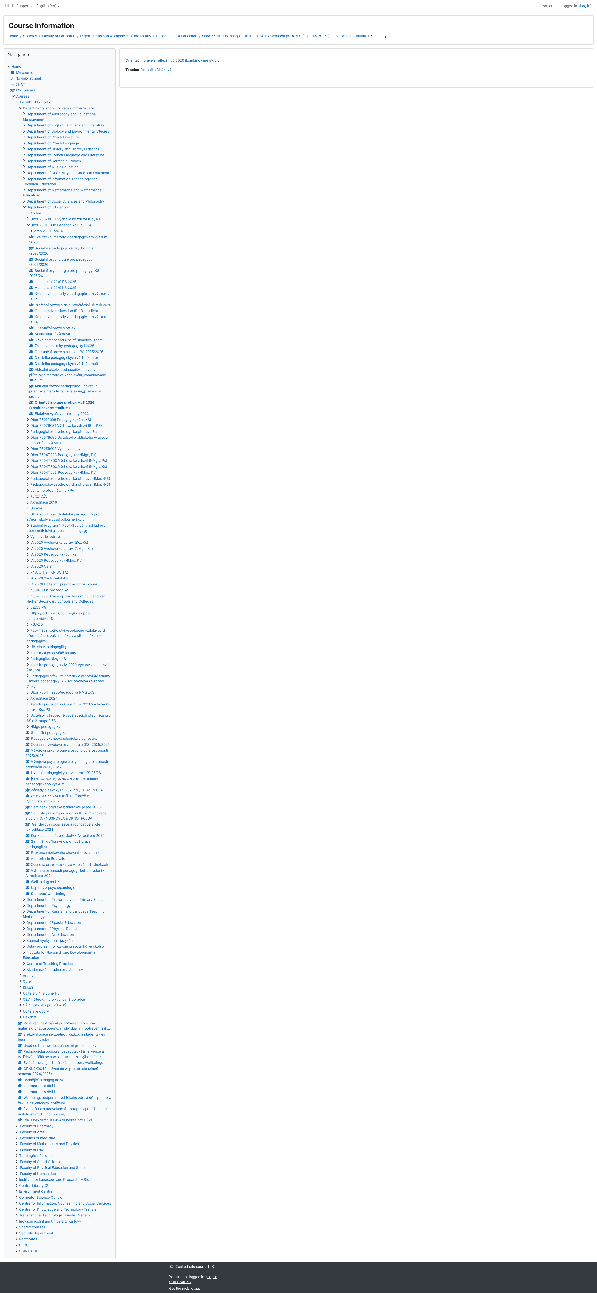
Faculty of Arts (31, 1132)
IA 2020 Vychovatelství (49, 578)
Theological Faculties (36, 1155)
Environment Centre (35, 1191)
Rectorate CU (30, 1239)
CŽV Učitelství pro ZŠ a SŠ (44, 1005)
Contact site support (192, 1266)
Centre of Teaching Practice (50, 963)
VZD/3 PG (38, 607)
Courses (30, 36)
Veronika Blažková (156, 69)
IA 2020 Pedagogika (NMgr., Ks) (56, 560)
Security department (36, 1233)
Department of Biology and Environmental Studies (68, 131)
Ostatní (36, 508)
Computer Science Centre (40, 1197)
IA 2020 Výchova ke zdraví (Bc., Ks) (59, 542)
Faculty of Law (31, 1150)
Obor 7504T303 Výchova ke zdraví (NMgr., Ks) (68, 466)
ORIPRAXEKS (180, 1282)
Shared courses (32, 1227)
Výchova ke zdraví (45, 536)
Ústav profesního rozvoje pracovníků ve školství (66, 946)
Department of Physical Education (55, 928)
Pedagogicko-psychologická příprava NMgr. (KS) (70, 484)
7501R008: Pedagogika (49, 590)
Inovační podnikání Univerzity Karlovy (50, 1221)
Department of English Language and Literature (66, 125)
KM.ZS (28, 987)
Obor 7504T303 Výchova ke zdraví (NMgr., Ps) (68, 460)
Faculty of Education (58, 36)
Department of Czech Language (53, 143)
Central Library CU (34, 1185)
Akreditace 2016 (43, 502)
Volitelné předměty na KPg (52, 490)
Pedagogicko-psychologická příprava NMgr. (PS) (70, 478)
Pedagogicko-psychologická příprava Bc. (63, 431)
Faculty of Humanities (37, 1173)
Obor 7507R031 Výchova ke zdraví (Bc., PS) (66, 425)
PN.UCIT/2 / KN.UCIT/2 (49, 572)
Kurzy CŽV (39, 496)
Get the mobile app (184, 1288)
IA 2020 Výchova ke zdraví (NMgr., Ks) (61, 548)
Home (13, 36)
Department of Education (176, 36)
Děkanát (29, 1017)
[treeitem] (60, 659)
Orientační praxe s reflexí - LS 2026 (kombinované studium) (317, 36)
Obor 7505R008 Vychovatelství (55, 448)
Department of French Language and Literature (65, 155)
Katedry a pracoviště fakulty (53, 653)
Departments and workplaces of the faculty (115, 36)
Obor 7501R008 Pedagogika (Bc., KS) (60, 419)
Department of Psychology (49, 905)
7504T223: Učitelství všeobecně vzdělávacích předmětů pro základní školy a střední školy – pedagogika (66, 635)
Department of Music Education (53, 167)
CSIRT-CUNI (29, 1251)
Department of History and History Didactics (63, 149)
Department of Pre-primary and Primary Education (68, 899)
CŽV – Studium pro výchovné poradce (54, 999)
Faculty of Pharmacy (36, 1126)
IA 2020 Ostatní (43, 566)
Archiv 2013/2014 (48, 231)
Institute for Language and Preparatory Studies (57, 1179)
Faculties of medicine (37, 1138)
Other (27, 981)
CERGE (25, 1245)
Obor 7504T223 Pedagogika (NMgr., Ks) (63, 472)
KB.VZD (36, 624)
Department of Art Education (50, 934)
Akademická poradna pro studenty (55, 969)
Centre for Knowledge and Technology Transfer (58, 1209)
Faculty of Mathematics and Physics (49, 1144)
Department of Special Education (54, 922)
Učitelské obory (36, 1011)
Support (23, 6)
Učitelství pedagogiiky (48, 647)
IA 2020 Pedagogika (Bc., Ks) (54, 554)
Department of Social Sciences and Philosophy (65, 201)
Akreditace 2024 (44, 698)
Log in (585, 6)
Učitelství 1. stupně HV (41, 993)
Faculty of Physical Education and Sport (52, 1167)
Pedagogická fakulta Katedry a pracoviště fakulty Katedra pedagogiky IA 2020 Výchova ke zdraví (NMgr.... (68, 681)
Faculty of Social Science (40, 1162)
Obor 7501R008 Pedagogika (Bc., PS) (232, 36)
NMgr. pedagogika (45, 726)
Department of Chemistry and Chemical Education (68, 173)
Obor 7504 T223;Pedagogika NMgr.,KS (62, 692)
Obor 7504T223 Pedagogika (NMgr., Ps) (63, 454)
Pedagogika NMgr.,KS (48, 658)
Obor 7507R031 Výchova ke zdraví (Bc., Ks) (65, 219)
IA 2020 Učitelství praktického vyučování (63, 584)
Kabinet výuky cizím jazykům (50, 940)
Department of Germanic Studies (54, 161)
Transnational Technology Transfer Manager (55, 1215)
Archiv (35, 213)
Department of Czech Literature (53, 137)
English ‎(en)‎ (46, 6)
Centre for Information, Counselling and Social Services (65, 1203)
